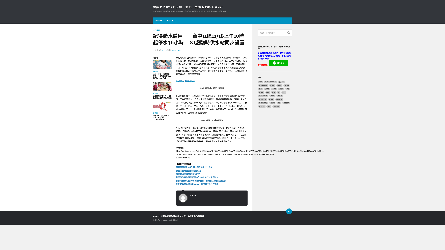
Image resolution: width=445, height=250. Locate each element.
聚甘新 (271, 99)
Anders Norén (167, 220)
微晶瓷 (272, 85)
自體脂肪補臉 (263, 103)
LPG (260, 82)
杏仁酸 (287, 85)
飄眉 (269, 106)
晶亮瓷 (279, 85)
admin (164, 50)
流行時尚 (158, 20)
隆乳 (279, 103)
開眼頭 (273, 103)
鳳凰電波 (276, 106)
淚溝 (288, 89)
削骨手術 (281, 82)
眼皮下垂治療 (263, 96)
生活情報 (170, 20)
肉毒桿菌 (279, 99)
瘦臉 (267, 92)
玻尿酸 (261, 92)
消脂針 (281, 89)
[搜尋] (288, 32)
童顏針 (273, 96)
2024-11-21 (176, 50)
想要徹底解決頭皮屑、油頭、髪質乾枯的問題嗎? (188, 7)
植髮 (260, 89)
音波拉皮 (262, 106)
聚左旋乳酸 (262, 99)
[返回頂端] (289, 211)
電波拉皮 (286, 103)
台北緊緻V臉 (263, 85)
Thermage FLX (270, 82)
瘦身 (273, 92)
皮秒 (283, 92)
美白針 (280, 96)
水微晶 (267, 89)
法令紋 (274, 89)
